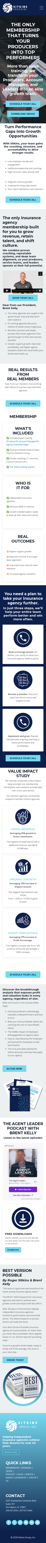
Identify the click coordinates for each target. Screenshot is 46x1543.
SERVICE (29, 1474)
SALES (20, 1474)
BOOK (9, 1471)
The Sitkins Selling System (21, 467)
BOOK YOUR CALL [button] (23, 297)
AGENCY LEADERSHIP (16, 1477)
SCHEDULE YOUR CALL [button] (23, 103)
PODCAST (10, 1474)
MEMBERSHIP (12, 1467)
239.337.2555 (12, 1510)
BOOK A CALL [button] (11, 1452)
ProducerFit (12, 441)
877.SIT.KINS (26, 1510)
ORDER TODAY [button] (15, 1360)
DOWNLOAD (13, 1250)
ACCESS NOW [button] (14, 1068)
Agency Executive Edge (17, 444)
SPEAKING (26, 1467)
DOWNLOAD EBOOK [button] (23, 113)
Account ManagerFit (28, 441)
